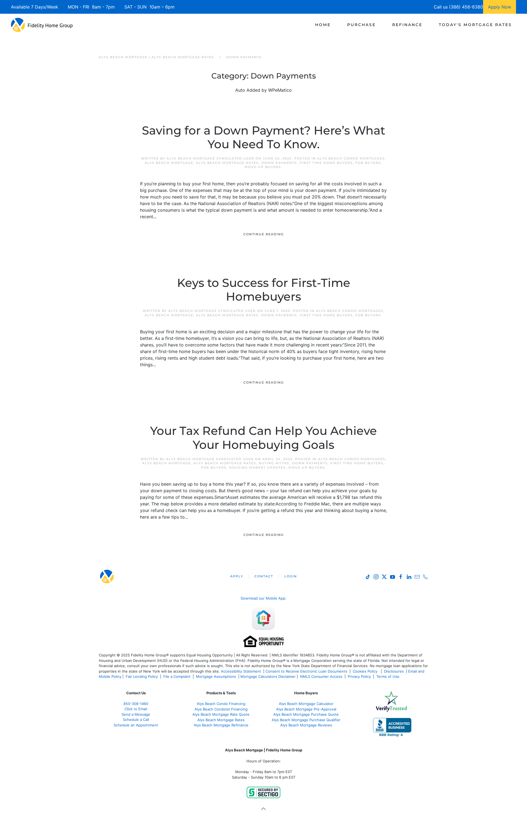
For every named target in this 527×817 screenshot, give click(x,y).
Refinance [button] (407, 24)
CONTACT (263, 576)
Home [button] (323, 24)
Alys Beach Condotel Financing (221, 709)
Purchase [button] (361, 24)
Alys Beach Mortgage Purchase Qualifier (306, 720)
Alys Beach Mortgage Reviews (306, 725)
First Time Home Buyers (326, 163)
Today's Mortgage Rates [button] (475, 24)
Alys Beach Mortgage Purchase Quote (306, 714)
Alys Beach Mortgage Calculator (306, 703)
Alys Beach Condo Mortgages (351, 158)
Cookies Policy (366, 671)
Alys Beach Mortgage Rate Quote (221, 714)
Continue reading (263, 234)
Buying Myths (274, 463)
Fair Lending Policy (142, 676)
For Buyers (368, 163)
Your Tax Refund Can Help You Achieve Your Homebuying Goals (263, 438)
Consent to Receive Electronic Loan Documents (306, 671)
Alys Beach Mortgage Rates (227, 163)
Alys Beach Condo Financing (221, 703)
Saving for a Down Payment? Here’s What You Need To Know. (263, 137)
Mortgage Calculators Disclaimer (268, 676)
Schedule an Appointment (136, 725)
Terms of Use (388, 676)
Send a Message (136, 714)
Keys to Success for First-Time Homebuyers (263, 290)
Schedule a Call (136, 719)
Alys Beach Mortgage (169, 163)
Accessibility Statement (241, 671)
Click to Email (136, 709)
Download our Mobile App (263, 598)
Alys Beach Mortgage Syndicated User (210, 158)
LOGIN (290, 576)
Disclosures (394, 671)
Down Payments (279, 163)
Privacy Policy (359, 676)
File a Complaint (177, 676)
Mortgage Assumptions (216, 676)
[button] (263, 809)
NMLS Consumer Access (321, 676)
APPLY (236, 576)
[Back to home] (42, 25)
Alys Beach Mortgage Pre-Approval (306, 709)
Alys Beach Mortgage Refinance (221, 725)
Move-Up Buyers (263, 167)
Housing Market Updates (257, 467)
